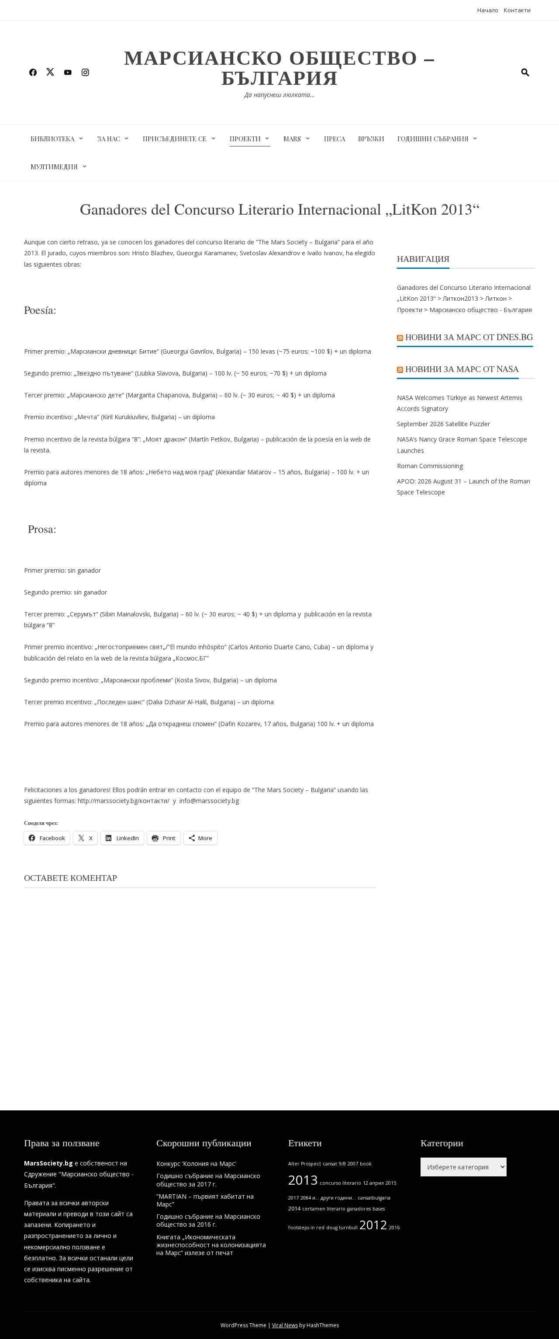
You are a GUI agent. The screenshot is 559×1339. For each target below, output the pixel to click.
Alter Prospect (304, 1164)
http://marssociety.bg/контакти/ (123, 800)
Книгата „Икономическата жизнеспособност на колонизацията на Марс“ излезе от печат (211, 1245)
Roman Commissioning (430, 466)
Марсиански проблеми (137, 680)
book (366, 1164)
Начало (487, 10)
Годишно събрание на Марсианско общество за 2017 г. (208, 1180)
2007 (353, 1164)
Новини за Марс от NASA (462, 369)
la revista (36, 450)
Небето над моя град (180, 472)
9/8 (342, 1164)
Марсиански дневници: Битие (113, 351)
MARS (292, 138)
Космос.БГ (191, 658)
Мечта (87, 417)
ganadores (359, 1209)
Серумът (83, 614)
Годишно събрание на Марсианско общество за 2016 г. (208, 1220)
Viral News (285, 1325)
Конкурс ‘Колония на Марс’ (196, 1163)
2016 (394, 1227)
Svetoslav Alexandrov (270, 253)
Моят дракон (165, 439)
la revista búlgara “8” (111, 439)
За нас (108, 138)
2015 (391, 1183)
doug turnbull (342, 1227)
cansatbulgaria (374, 1198)
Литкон (496, 298)
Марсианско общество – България (279, 67)
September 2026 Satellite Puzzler (443, 424)
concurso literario (340, 1183)
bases (379, 1209)
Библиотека (52, 138)
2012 (373, 1225)
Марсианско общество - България (480, 310)
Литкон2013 (460, 298)
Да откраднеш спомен (181, 724)
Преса (334, 138)
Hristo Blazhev (152, 253)
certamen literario (323, 1209)
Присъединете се (175, 138)
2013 (303, 1180)
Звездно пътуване (103, 373)
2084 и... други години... (328, 1198)
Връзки (371, 138)
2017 (293, 1198)
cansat (330, 1164)
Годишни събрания (433, 138)
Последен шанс (119, 702)
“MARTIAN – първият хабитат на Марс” (205, 1200)
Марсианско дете (96, 395)
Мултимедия (54, 166)
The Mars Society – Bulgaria (298, 242)
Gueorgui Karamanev (206, 253)
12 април (373, 1183)
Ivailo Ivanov (324, 253)
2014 (294, 1208)
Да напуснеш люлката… (280, 94)
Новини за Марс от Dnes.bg (469, 337)
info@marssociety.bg (209, 800)
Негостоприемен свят (130, 647)
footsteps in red (306, 1227)
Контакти (517, 10)
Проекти (245, 138)
